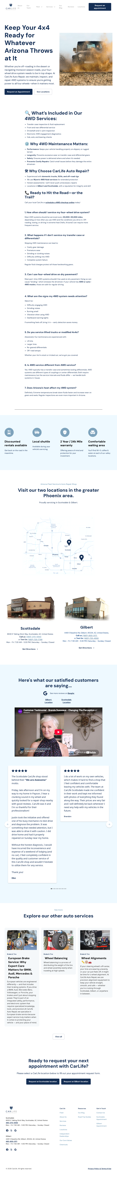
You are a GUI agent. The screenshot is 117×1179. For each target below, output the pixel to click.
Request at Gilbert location (76, 1081)
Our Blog (60, 7)
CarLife (62, 1108)
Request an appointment (100, 6)
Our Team (29, 7)
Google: (71, 693)
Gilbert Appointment (101, 1124)
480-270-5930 (12, 1123)
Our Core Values (66, 1140)
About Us (63, 1117)
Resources (82, 1108)
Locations (81, 7)
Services (63, 1121)
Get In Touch (101, 1108)
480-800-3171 (11, 1141)
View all (58, 1036)
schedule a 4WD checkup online (59, 202)
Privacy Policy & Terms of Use (99, 1169)
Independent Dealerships (64, 1135)
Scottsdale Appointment (101, 1118)
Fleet (62, 1113)
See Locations (43, 92)
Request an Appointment (18, 92)
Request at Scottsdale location (43, 1081)
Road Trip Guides (84, 1117)
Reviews (71, 7)
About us (20, 7)
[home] (11, 7)
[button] (39, 7)
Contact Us (100, 1113)
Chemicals (64, 1145)
